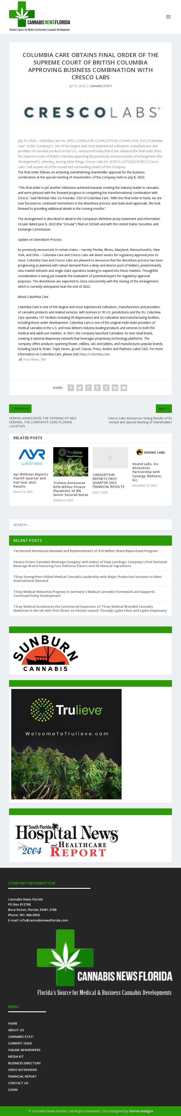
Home (12, 1023)
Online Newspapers (24, 1050)
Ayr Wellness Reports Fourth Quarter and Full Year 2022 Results (30, 480)
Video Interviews (22, 1069)
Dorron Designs (141, 1111)
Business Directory (24, 1063)
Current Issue (20, 1043)
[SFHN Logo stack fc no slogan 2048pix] (66, 857)
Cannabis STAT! (100, 86)
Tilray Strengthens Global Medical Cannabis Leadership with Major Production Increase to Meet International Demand (87, 579)
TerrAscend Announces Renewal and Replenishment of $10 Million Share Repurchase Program (85, 551)
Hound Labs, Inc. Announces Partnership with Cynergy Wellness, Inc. (147, 472)
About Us (16, 1030)
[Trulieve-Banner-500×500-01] (66, 798)
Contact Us (18, 1083)
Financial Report (22, 1076)
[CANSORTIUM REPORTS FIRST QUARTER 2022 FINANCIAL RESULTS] (110, 457)
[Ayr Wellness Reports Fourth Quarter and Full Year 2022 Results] (31, 457)
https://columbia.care (94, 354)
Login (13, 1089)
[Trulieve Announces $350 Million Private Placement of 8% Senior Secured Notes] (71, 462)
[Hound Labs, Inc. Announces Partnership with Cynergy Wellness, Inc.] (150, 452)
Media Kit (16, 1056)
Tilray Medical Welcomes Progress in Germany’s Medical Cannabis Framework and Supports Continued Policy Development (84, 594)
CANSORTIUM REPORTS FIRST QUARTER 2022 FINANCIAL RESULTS (108, 481)
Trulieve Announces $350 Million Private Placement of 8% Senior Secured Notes (70, 489)
